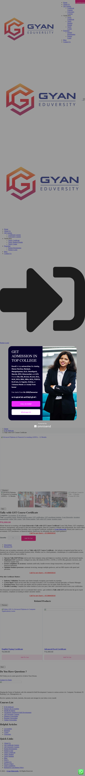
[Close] (74, 348)
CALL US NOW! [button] (26, 404)
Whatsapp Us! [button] (26, 412)
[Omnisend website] (42, 425)
